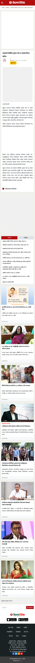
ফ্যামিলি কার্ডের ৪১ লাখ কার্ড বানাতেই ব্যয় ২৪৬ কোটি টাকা (16, 258)
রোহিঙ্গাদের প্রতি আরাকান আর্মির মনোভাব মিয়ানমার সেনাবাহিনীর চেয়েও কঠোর (16, 425)
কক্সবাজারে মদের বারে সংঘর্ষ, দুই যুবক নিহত (13, 248)
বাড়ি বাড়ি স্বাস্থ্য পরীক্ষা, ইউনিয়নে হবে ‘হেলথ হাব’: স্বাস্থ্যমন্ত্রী (15, 543)
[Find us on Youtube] (21, 653)
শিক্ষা (17, 636)
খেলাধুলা (24, 636)
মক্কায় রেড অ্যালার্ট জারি (8, 282)
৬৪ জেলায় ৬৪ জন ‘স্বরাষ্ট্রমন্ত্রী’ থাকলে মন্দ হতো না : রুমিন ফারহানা (16, 347)
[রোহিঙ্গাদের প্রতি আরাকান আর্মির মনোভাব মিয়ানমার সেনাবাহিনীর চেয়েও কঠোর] (17, 413)
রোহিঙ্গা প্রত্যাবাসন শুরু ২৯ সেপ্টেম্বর (11, 273)
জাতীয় (7, 7)
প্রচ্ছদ (3, 7)
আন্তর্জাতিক (9, 632)
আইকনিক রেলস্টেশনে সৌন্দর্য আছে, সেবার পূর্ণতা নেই (15, 245)
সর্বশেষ (9, 237)
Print (13, 63)
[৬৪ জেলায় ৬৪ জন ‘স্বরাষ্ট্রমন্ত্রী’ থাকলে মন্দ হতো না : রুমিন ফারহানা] (17, 335)
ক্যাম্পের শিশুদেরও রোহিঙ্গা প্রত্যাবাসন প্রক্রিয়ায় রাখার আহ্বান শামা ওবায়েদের (16, 582)
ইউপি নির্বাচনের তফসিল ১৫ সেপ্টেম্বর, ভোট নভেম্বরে (16, 385)
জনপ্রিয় (25, 237)
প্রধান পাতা (10, 627)
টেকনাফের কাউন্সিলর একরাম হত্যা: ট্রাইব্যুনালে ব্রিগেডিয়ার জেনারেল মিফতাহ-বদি (14, 464)
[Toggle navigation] (32, 2)
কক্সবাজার (18, 632)
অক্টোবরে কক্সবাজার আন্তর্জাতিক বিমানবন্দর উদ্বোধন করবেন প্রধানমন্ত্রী (16, 503)
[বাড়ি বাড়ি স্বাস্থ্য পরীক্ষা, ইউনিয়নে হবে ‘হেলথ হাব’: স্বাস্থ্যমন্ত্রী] (17, 530)
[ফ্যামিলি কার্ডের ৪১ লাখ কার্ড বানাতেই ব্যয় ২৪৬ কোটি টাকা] (17, 295)
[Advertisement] (17, 29)
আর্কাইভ (18, 627)
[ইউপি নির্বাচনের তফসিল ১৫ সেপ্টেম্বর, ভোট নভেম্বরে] (17, 374)
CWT (20, 660)
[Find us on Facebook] (13, 653)
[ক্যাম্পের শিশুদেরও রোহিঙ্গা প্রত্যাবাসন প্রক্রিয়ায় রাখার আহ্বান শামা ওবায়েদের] (17, 569)
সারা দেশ (26, 632)
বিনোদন (11, 636)
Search (30, 607)
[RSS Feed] (19, 653)
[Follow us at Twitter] (16, 653)
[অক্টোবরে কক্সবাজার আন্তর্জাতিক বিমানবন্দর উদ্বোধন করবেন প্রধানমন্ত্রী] (17, 491)
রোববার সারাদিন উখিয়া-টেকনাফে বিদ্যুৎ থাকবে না (14, 241)
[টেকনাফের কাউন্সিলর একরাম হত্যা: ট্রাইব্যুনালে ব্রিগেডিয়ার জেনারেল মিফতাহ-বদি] (17, 451)
